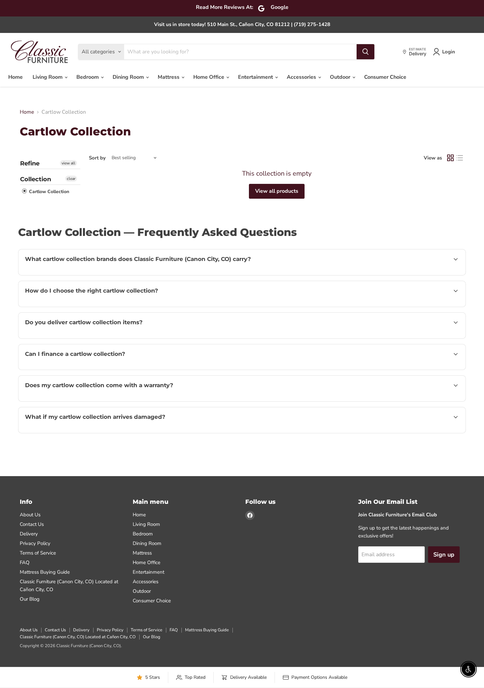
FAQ (25, 562)
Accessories (302, 77)
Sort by (97, 158)
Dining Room (129, 77)
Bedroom (88, 77)
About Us (30, 514)
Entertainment (256, 77)
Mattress (169, 77)
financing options (79, 369)
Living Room (48, 77)
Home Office (209, 77)
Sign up (443, 555)
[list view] (459, 157)
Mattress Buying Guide (45, 572)
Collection (35, 179)
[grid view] (450, 157)
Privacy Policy (35, 543)
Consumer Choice (385, 77)
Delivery (29, 533)
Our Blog (30, 599)
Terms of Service (38, 553)
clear (71, 178)
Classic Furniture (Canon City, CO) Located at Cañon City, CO (78, 637)
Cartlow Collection (48, 191)
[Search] (365, 51)
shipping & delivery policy (407, 337)
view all (68, 163)
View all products (276, 191)
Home (15, 77)
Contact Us (32, 524)
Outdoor (341, 77)
